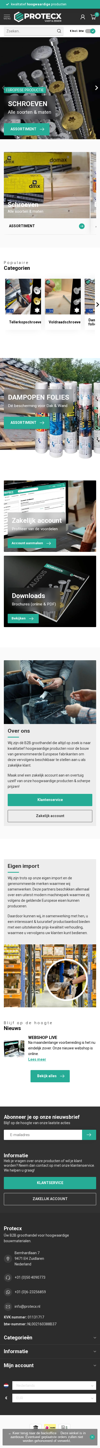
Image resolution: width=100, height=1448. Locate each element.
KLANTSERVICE (50, 1183)
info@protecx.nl (27, 1306)
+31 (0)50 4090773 (30, 1277)
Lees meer (37, 1059)
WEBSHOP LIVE (42, 1037)
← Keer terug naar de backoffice (32, 1433)
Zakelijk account (50, 816)
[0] (93, 17)
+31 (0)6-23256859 (30, 1292)
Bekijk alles (47, 1076)
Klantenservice (50, 800)
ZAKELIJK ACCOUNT (50, 1199)
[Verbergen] (92, 1437)
